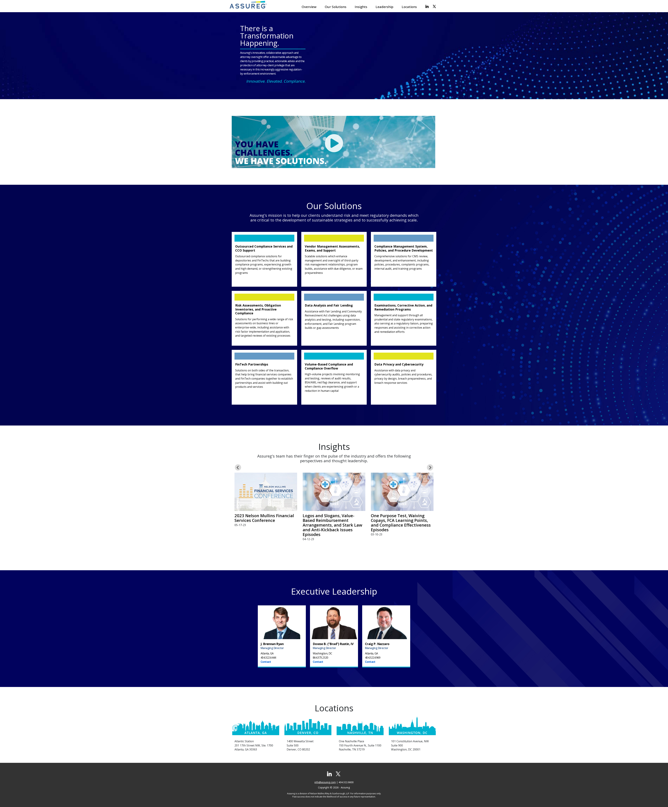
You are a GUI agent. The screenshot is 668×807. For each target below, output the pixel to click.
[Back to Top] (660, 799)
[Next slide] (430, 467)
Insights (361, 7)
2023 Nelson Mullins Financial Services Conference (264, 518)
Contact (266, 662)
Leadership (384, 7)
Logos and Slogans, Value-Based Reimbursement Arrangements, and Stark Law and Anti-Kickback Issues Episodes (332, 525)
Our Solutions (335, 7)
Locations (409, 7)
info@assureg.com (325, 782)
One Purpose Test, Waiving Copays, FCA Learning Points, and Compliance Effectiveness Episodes (401, 522)
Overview (309, 7)
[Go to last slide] (238, 467)
